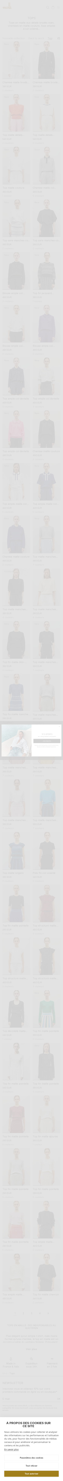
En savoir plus (11, 1449)
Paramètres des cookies (31, 1458)
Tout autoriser (31, 1474)
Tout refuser (31, 1466)
